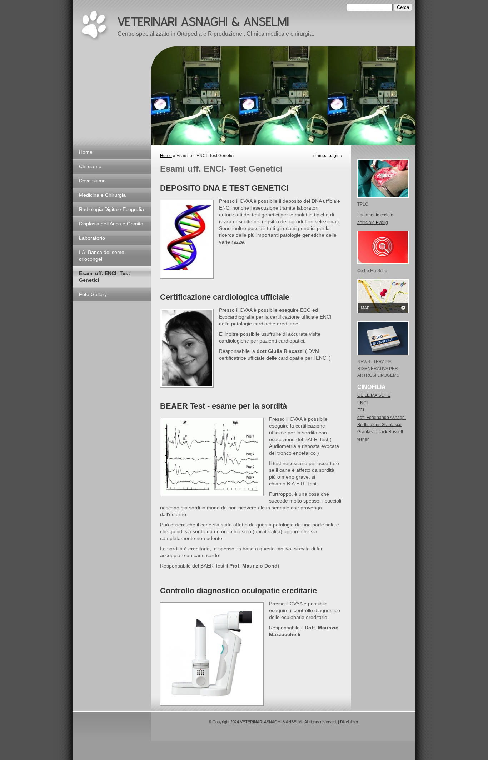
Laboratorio (92, 238)
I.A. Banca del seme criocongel (101, 255)
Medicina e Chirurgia (102, 195)
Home (86, 152)
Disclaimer (349, 722)
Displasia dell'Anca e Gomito (111, 223)
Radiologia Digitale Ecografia (111, 209)
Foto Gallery (93, 294)
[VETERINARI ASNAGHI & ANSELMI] (94, 26)
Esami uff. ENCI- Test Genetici (104, 276)
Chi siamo (90, 166)
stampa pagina (327, 155)
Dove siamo (92, 181)
